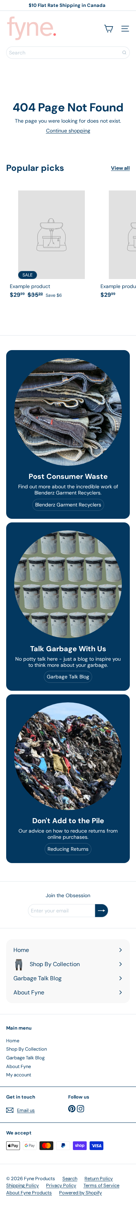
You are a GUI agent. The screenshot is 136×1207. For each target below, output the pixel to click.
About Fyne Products (29, 1193)
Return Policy (99, 1178)
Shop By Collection (26, 1049)
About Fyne (18, 1066)
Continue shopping (68, 130)
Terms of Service (101, 1185)
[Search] (124, 52)
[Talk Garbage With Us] (68, 584)
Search (69, 1178)
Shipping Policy (22, 1185)
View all (120, 168)
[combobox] (68, 52)
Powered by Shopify (80, 1193)
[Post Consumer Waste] (68, 412)
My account (18, 1075)
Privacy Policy (61, 1185)
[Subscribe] (101, 910)
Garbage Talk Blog (25, 1058)
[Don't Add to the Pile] (68, 756)
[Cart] (108, 28)
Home (12, 1041)
